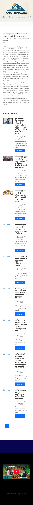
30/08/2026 (20, 139)
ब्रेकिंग (22, 138)
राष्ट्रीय (3, 17)
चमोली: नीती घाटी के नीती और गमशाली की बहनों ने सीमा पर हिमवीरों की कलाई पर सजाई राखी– (21, 162)
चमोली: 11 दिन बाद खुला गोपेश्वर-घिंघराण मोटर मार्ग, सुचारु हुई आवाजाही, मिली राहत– (21, 325)
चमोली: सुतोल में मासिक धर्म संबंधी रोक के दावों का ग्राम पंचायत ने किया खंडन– (20, 292)
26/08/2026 (20, 302)
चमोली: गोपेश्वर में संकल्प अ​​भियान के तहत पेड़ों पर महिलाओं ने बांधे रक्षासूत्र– (21, 261)
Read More (20, 150)
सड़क (21, 335)
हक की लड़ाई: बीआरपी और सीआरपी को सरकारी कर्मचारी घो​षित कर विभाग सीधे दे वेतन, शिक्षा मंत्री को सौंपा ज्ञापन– (21, 126)
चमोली (20, 38)
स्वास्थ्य (23, 17)
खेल (13, 17)
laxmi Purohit (8, 38)
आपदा (18, 403)
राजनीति (8, 17)
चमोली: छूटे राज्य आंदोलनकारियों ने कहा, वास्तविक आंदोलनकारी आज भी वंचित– (21, 229)
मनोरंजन (18, 17)
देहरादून (18, 138)
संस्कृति (21, 171)
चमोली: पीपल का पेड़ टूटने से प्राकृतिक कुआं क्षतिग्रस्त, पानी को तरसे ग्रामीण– (20, 394)
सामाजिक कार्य (24, 38)
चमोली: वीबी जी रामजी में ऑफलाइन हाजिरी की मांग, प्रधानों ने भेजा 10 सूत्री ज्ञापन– (21, 196)
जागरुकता (22, 371)
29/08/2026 (20, 173)
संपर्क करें (29, 17)
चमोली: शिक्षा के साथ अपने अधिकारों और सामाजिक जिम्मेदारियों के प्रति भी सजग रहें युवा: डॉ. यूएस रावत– (21, 360)
